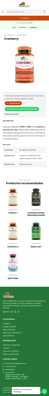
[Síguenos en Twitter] (15, 312)
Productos (22, 27)
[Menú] (2, 12)
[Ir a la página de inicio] (24, 4)
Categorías (26, 18)
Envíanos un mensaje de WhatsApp (23, 109)
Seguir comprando (12, 114)
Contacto (6, 348)
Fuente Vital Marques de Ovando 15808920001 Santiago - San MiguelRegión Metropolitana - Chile (16, 375)
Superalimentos (8, 336)
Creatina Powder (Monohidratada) (36, 214)
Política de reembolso (11, 351)
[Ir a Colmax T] (13, 197)
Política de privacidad (10, 354)
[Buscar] (44, 11)
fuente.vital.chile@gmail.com (15, 363)
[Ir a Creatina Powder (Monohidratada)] (36, 197)
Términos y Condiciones (12, 345)
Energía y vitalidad (9, 326)
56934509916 (10, 369)
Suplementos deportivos (12, 333)
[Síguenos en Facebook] (12, 312)
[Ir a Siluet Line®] (36, 231)
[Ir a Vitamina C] (13, 231)
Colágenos (7, 323)
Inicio (14, 27)
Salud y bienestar (9, 330)
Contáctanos (14, 103)
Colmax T (13, 213)
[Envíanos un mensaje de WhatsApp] (44, 391)
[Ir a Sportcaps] (13, 262)
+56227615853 (10, 366)
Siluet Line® (36, 246)
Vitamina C (13, 246)
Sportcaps (13, 278)
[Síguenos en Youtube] (18, 312)
